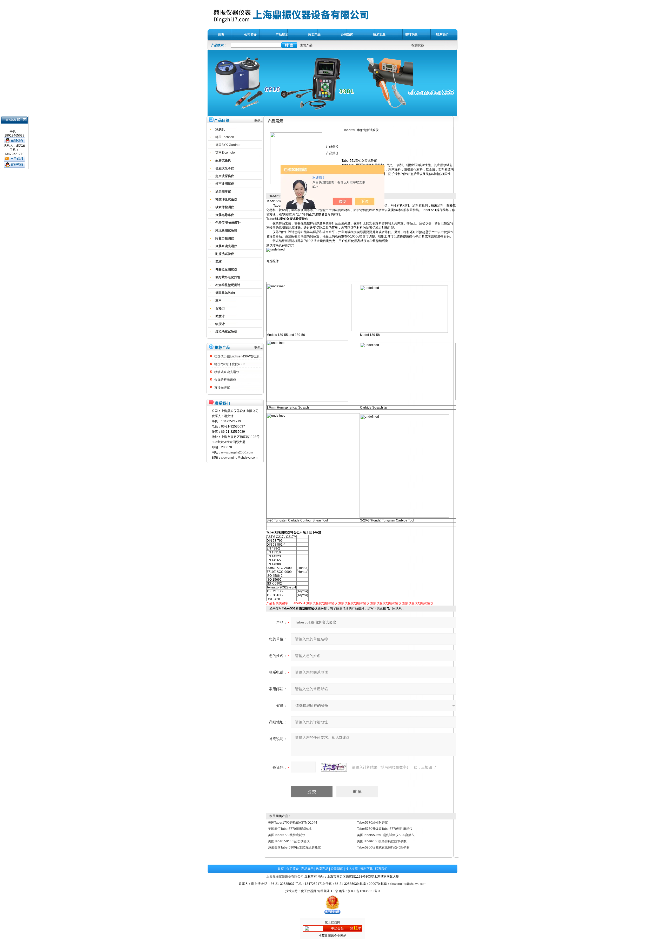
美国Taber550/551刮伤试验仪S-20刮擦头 (386, 835)
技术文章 (351, 869)
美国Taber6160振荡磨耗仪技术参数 (382, 841)
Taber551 (298, 603)
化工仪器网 (308, 891)
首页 (281, 869)
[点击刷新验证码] (334, 767)
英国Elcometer (225, 152)
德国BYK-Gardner (228, 145)
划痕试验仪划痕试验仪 (321, 603)
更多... (258, 120)
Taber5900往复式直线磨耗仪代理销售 (383, 847)
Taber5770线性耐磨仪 (372, 822)
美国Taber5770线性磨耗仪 (286, 835)
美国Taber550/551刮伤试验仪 (289, 841)
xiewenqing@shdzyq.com (239, 457)
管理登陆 (323, 891)
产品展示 (307, 869)
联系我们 (381, 869)
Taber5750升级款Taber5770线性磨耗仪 (385, 829)
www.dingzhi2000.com (237, 452)
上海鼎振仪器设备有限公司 (285, 876)
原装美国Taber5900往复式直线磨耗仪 (294, 847)
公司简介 (292, 869)
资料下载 (366, 869)
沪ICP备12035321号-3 (364, 891)
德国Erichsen (224, 137)
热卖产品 (322, 869)
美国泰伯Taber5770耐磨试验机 (289, 829)
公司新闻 (337, 869)
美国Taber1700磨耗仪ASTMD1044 (292, 822)
